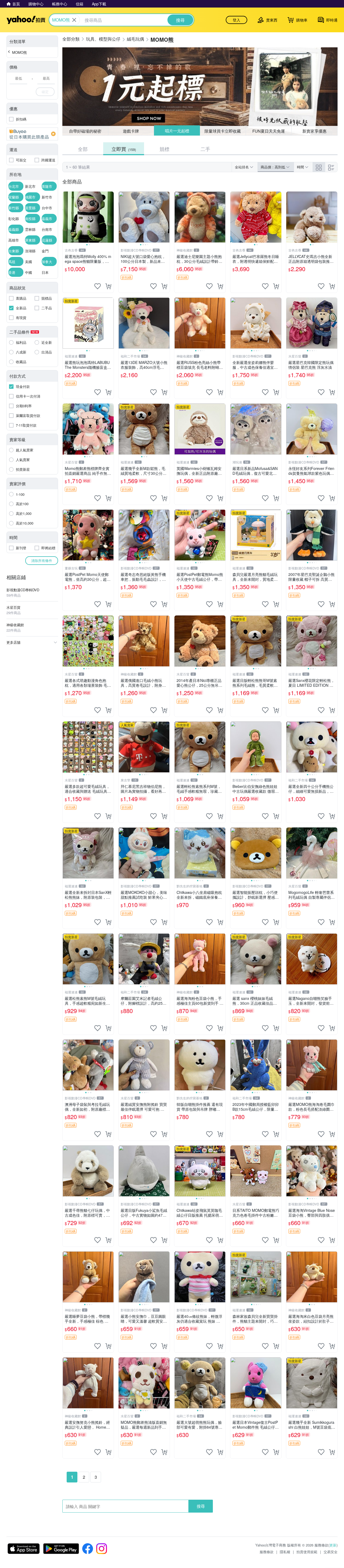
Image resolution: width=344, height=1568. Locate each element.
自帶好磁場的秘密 (85, 131)
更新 (332, 1545)
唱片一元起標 (177, 131)
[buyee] (32, 134)
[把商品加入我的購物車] (108, 286)
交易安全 (331, 1551)
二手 (205, 148)
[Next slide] (110, 217)
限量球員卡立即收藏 (223, 130)
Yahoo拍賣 (25, 19)
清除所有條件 (41, 560)
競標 (164, 148)
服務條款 (267, 1551)
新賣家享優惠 (314, 131)
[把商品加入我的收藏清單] (97, 286)
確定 (45, 91)
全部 (83, 148)
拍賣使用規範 (306, 1551)
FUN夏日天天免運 (268, 131)
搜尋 (201, 1506)
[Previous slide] (66, 217)
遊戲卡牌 (131, 131)
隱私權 (285, 1551)
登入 (236, 20)
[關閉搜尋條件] (74, 20)
